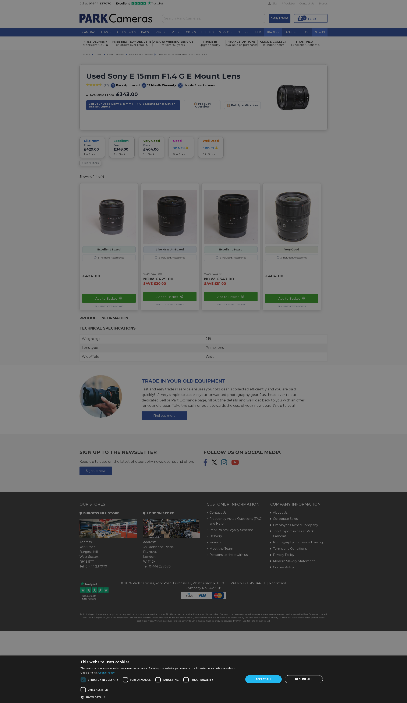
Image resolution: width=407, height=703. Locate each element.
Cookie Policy (106, 672)
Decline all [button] (303, 679)
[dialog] (203, 679)
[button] (160, 697)
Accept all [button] (264, 679)
